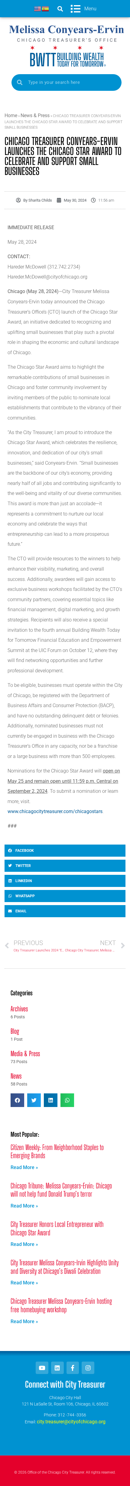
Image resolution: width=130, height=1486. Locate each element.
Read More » (24, 1167)
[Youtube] (42, 1368)
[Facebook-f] (73, 1368)
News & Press (35, 115)
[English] (38, 8)
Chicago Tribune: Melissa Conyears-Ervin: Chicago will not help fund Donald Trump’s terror (61, 1189)
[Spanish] (46, 8)
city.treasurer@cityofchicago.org (71, 1422)
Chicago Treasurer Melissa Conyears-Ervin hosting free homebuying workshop (61, 1305)
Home (11, 115)
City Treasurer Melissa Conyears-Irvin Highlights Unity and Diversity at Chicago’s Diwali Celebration (65, 1266)
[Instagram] (88, 1368)
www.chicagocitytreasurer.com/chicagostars (55, 811)
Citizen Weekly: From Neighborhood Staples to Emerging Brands (57, 1151)
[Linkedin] (57, 1368)
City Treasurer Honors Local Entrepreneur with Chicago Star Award (57, 1228)
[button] (60, 9)
